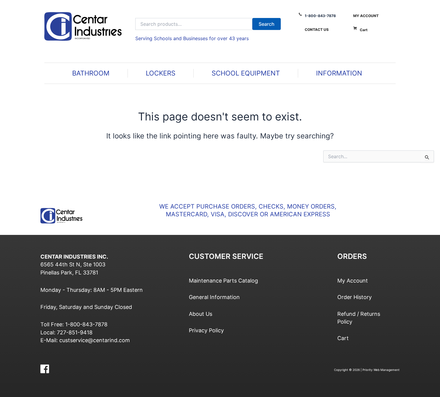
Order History (354, 297)
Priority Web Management (381, 370)
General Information (214, 297)
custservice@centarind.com (94, 340)
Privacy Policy (206, 330)
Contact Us (317, 29)
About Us (200, 314)
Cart (364, 30)
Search (266, 24)
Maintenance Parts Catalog (223, 280)
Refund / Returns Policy (358, 318)
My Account (366, 15)
